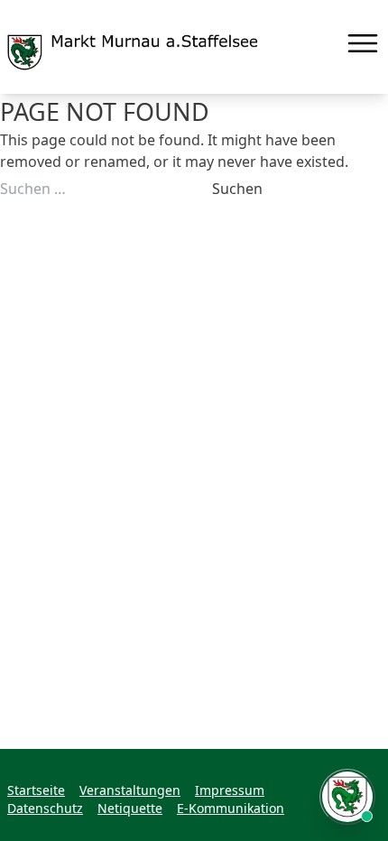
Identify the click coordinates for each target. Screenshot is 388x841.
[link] (132, 52)
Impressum (229, 790)
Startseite (36, 790)
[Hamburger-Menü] (363, 43)
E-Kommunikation (230, 808)
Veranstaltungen (129, 790)
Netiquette (129, 808)
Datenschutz (45, 808)
